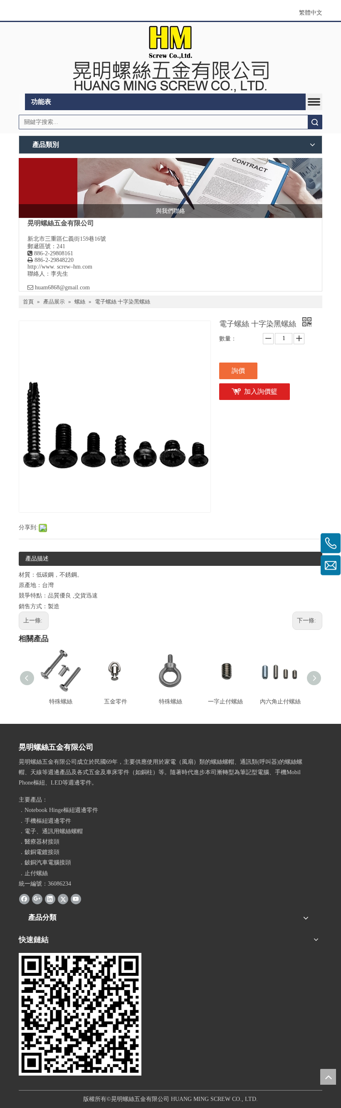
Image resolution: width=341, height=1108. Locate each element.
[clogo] (170, 58)
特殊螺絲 (60, 701)
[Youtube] (76, 898)
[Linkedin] (50, 898)
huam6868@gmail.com (62, 287)
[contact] (170, 188)
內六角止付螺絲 (280, 701)
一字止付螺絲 (225, 701)
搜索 (315, 122)
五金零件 (115, 701)
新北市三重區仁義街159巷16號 (66, 239)
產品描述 (37, 558)
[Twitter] (63, 898)
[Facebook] (24, 898)
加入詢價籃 (260, 391)
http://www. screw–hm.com (59, 267)
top (328, 1077)
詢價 (238, 370)
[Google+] (37, 898)
